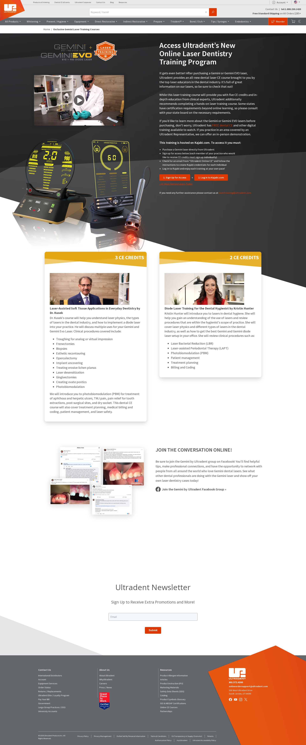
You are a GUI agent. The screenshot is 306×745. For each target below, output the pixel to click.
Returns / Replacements (49, 691)
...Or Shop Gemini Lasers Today (175, 183)
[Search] (213, 12)
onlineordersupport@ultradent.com (248, 686)
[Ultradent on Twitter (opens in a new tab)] (246, 700)
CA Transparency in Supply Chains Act (186, 736)
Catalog (164, 695)
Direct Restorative (105, 21)
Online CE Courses (169, 707)
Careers (103, 683)
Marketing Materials (169, 687)
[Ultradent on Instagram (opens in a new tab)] (241, 700)
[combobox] (146, 12)
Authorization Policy (163, 740)
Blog (112, 2)
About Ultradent (106, 675)
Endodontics (242, 21)
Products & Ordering (41, 2)
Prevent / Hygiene (56, 21)
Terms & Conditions (158, 736)
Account (42, 679)
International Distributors (50, 675)
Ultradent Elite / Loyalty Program (53, 695)
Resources (123, 2)
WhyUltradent (105, 679)
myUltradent (182, 740)
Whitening (32, 21)
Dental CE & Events (62, 2)
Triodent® (176, 21)
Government (44, 703)
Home (46, 29)
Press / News (105, 687)
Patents (210, 736)
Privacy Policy (83, 736)
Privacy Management (102, 736)
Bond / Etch (196, 21)
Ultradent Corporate (83, 2)
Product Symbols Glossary (173, 699)
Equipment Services (47, 683)
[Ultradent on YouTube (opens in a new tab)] (236, 700)
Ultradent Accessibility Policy (204, 740)
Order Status (44, 687)
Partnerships (166, 711)
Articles (164, 679)
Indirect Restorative (134, 21)
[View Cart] (293, 21)
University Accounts (47, 711)
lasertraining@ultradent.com (235, 192)
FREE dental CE (222, 125)
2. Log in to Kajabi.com (211, 177)
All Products (11, 21)
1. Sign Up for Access (174, 177)
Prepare (157, 21)
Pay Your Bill (43, 699)
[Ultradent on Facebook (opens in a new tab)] (231, 700)
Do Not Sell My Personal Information (131, 736)
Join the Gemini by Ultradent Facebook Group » (194, 489)
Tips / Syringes (219, 21)
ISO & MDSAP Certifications (173, 703)
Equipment (80, 21)
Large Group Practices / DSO (52, 707)
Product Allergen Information (174, 675)
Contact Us (100, 2)
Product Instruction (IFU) (171, 683)
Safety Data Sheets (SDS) (172, 691)
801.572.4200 (236, 682)
